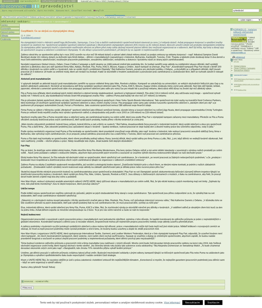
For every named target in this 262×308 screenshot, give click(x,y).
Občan (126, 1)
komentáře (6, 28)
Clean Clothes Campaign (244, 68)
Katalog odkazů (114, 1)
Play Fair (236, 61)
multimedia (6, 39)
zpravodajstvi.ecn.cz (41, 22)
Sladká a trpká (242, 90)
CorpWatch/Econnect (30, 38)
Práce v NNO (100, 1)
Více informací (172, 302)
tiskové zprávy (7, 32)
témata (4, 36)
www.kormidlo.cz (238, 52)
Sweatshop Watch (242, 70)
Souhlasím (213, 302)
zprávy (4, 25)
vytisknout (240, 57)
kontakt (235, 296)
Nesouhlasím (192, 302)
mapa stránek (249, 296)
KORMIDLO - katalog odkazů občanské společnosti (245, 32)
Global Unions (240, 66)
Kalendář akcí (87, 1)
